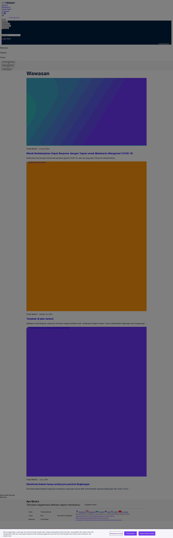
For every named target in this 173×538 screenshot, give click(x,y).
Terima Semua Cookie (147, 533)
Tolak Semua (130, 533)
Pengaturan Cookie (116, 533)
